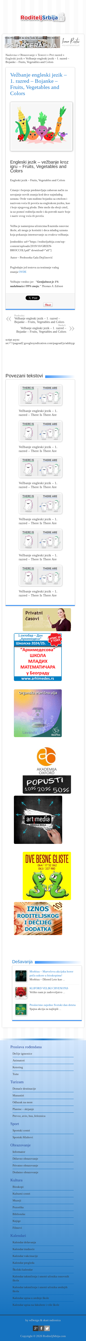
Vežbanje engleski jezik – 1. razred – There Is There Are (38, 413)
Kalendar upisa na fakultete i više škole (36, 1304)
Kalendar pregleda (23, 1262)
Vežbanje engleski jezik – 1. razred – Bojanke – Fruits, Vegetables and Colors (39, 319)
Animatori (19, 1060)
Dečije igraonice (22, 1053)
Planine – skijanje (23, 1109)
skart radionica (52, 1320)
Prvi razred (55, 55)
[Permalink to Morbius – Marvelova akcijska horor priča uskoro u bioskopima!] (21, 981)
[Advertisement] (46, 356)
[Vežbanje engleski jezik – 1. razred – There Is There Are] (40, 404)
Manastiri (18, 1095)
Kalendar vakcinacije (25, 1256)
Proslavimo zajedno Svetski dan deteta (53, 1005)
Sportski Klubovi (23, 1137)
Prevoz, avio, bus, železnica (29, 1116)
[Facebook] (41, 1328)
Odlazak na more (23, 1102)
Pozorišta (18, 1207)
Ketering (18, 1067)
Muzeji (17, 1200)
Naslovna (11, 55)
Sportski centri (21, 1130)
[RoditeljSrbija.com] (43, 20)
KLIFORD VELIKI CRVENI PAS (49, 988)
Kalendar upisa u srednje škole (31, 1298)
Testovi (42, 55)
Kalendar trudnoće (24, 1249)
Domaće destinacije (24, 1088)
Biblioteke (19, 1214)
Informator (19, 1151)
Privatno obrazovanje (25, 1165)
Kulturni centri (21, 1193)
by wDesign (32, 1320)
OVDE (22, 271)
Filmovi (17, 1227)
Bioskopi (18, 1186)
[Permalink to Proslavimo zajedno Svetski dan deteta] (21, 1014)
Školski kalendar (23, 1269)
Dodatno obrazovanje (25, 1172)
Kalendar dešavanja (24, 1242)
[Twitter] (47, 1328)
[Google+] (35, 1328)
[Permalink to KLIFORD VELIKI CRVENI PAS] (21, 997)
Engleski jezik (14, 58)
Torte (16, 1074)
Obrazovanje (27, 55)
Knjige (17, 1221)
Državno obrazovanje (25, 1158)
